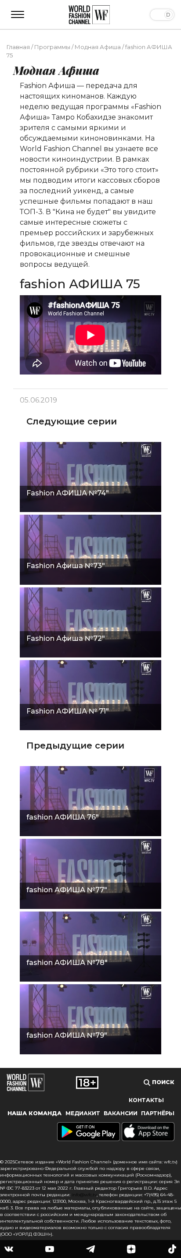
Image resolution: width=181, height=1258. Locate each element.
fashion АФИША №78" (67, 962)
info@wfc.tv (84, 1195)
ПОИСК (162, 1082)
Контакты (146, 1100)
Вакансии (121, 1113)
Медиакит (82, 1113)
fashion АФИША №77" (66, 890)
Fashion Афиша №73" (65, 566)
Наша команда (34, 1113)
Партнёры (157, 1113)
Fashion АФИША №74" (67, 493)
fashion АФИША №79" (66, 1035)
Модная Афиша (98, 46)
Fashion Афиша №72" (65, 638)
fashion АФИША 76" (62, 817)
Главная (18, 46)
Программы (52, 46)
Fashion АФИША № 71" (67, 711)
